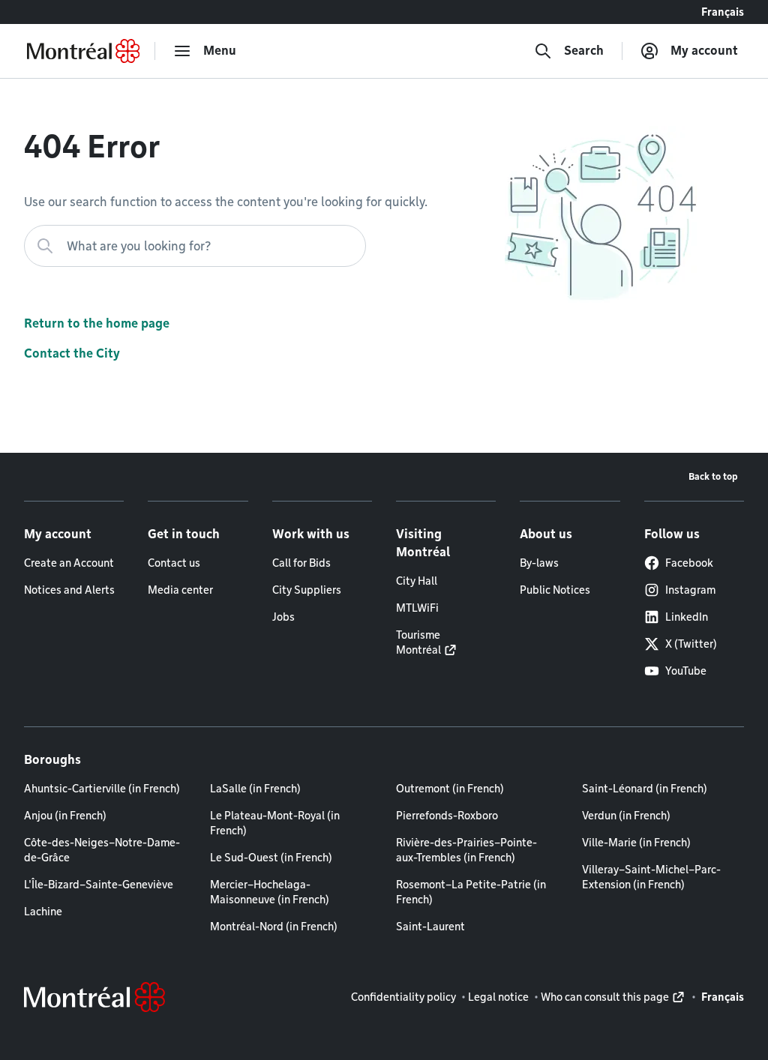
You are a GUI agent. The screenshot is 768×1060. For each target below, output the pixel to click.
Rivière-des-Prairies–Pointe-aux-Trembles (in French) (466, 850)
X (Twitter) (691, 644)
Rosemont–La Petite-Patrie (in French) (471, 892)
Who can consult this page (605, 997)
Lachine (43, 912)
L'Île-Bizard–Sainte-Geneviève (98, 885)
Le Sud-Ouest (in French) (271, 858)
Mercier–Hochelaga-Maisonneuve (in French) (269, 892)
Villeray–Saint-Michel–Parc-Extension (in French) (651, 877)
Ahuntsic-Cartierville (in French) (102, 789)
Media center (180, 590)
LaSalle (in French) (255, 789)
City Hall (416, 581)
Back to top (713, 476)
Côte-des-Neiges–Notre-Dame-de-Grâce (102, 850)
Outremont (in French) (450, 789)
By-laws (539, 563)
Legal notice (498, 997)
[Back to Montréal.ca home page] (83, 51)
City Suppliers (306, 590)
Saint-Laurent (430, 927)
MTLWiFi (417, 608)
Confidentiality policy (403, 997)
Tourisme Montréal (418, 642)
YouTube (685, 671)
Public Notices (555, 590)
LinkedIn (686, 617)
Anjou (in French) (65, 816)
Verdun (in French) (626, 816)
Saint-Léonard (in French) (644, 789)
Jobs (283, 617)
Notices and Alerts (69, 590)
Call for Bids (301, 563)
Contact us (174, 563)
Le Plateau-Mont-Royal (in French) (275, 823)
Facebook (689, 563)
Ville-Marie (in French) (636, 843)
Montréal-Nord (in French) (274, 927)
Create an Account (69, 563)
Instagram (690, 590)
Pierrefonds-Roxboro (447, 816)
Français (722, 12)
